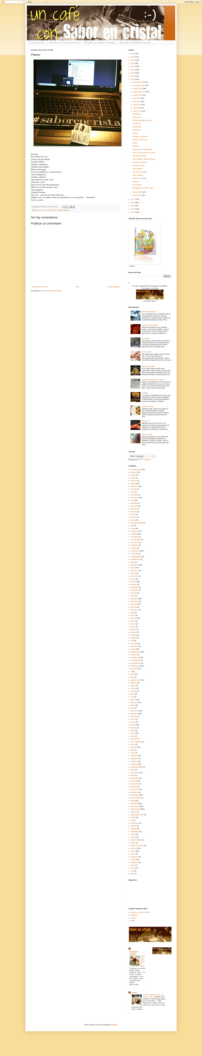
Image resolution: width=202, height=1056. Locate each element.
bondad (133, 517)
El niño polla (137, 185)
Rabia (133, 801)
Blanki (133, 514)
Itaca (132, 674)
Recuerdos (135, 806)
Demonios (134, 576)
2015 (133, 206)
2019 (133, 76)
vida (132, 871)
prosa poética (136, 798)
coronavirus (135, 551)
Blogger (114, 1025)
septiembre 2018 (139, 92)
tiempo (133, 843)
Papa (133, 770)
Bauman (134, 512)
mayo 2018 (137, 105)
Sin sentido (137, 127)
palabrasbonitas (137, 767)
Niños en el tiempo (140, 178)
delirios (133, 573)
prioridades (135, 795)
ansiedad (134, 495)
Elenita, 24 (137, 124)
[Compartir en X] (68, 207)
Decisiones (135, 571)
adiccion (134, 481)
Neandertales (138, 169)
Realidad (60, 210)
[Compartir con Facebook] (71, 207)
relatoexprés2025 (137, 815)
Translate (146, 460)
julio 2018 (137, 98)
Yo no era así (147, 352)
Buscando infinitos (139, 156)
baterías (134, 509)
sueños (133, 837)
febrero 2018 (138, 192)
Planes (135, 133)
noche (133, 745)
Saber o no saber (148, 366)
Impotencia (52, 210)
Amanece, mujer (139, 165)
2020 (133, 73)
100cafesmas (136, 470)
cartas (133, 528)
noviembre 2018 (139, 85)
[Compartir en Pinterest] (73, 207)
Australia (134, 503)
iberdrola (134, 643)
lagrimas (134, 683)
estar (132, 613)
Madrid (133, 700)
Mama (133, 705)
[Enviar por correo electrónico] (63, 207)
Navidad (134, 739)
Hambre (134, 638)
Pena (133, 775)
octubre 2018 (138, 89)
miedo (133, 722)
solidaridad (135, 831)
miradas (134, 728)
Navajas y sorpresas (140, 136)
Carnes (134, 993)
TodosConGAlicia (137, 846)
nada (132, 736)
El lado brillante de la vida (142, 120)
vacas (133, 854)
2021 (133, 70)
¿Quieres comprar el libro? (140, 912)
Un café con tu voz (37, 42)
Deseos (133, 582)
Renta (135, 143)
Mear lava (145, 421)
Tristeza (133, 848)
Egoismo (134, 599)
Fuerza (45, 210)
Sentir (133, 817)
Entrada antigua (114, 287)
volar (132, 874)
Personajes (135, 778)
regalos (133, 812)
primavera (134, 792)
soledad (134, 829)
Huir (132, 641)
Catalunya (134, 531)
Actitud (133, 478)
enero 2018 (137, 195)
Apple (133, 921)
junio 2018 (137, 102)
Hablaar (134, 632)
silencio (133, 826)
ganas (133, 627)
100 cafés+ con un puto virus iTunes (135, 42)
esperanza (135, 610)
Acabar (133, 475)
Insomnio (134, 669)
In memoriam (135, 660)
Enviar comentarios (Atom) (51, 291)
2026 (133, 54)
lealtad (133, 686)
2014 (133, 209)
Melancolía (135, 711)
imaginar (134, 655)
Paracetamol (135, 773)
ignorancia (135, 646)
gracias (133, 629)
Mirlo (132, 730)
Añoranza (134, 498)
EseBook (134, 915)
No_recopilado (136, 742)
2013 (133, 212)
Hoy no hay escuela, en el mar (144, 153)
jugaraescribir (136, 680)
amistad (133, 489)
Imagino (145, 393)
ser (132, 820)
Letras (133, 688)
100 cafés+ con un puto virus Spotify (99, 42)
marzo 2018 (137, 111)
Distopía (134, 593)
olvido (133, 753)
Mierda (133, 725)
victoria (133, 868)
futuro (133, 621)
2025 (133, 57)
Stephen (136, 146)
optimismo (134, 759)
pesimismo (135, 784)
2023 (133, 63)
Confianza (136, 130)
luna (132, 697)
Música (133, 733)
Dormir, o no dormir (140, 162)
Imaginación (135, 652)
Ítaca (132, 677)
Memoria (134, 714)
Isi (131, 672)
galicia (133, 624)
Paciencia (134, 761)
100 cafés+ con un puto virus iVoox (64, 42)
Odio (132, 750)
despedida (135, 587)
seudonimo (135, 823)
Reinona (136, 181)
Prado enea (135, 789)
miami (133, 719)
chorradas (134, 537)
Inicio (78, 287)
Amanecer (134, 486)
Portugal (134, 787)
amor (132, 492)
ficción (133, 615)
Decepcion (135, 565)
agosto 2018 (138, 95)
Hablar (133, 635)
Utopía (133, 851)
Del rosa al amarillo (140, 172)
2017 (133, 199)
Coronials (134, 554)
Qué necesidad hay (149, 312)
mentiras (134, 716)
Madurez (134, 702)
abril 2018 (137, 108)
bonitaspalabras (137, 523)
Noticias (134, 747)
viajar (133, 865)
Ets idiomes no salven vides (143, 188)
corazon (134, 548)
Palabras (134, 764)
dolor (132, 596)
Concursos (135, 542)
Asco (132, 500)
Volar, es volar (147, 434)
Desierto (134, 585)
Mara (132, 708)
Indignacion (135, 666)
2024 (133, 60)
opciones (134, 756)
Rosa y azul (137, 117)
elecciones (135, 601)
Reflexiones (135, 809)
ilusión (133, 649)
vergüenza (135, 862)
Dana (133, 562)
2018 (133, 79)
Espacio (134, 607)
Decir (40, 210)
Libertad (134, 691)
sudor (133, 834)
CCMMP (134, 534)
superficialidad (136, 840)
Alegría (133, 484)
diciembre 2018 (139, 82)
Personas (134, 781)
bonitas (133, 520)
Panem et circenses (140, 140)
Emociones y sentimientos (142, 149)
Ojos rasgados (138, 175)
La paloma (146, 338)
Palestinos (136, 114)
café (132, 526)
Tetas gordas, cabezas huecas (144, 159)
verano (133, 860)
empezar (134, 604)
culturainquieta (136, 557)
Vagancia (67, 210)
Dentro (133, 579)
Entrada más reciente (40, 287)
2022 (133, 66)
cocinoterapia (136, 540)
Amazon (134, 918)
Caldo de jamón (148, 406)
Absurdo (134, 472)
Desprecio (134, 590)
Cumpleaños (135, 559)
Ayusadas (134, 506)
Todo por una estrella (150, 325)
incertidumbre (136, 663)
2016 (133, 203)
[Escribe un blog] (66, 207)
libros (133, 694)
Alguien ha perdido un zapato (153, 380)
